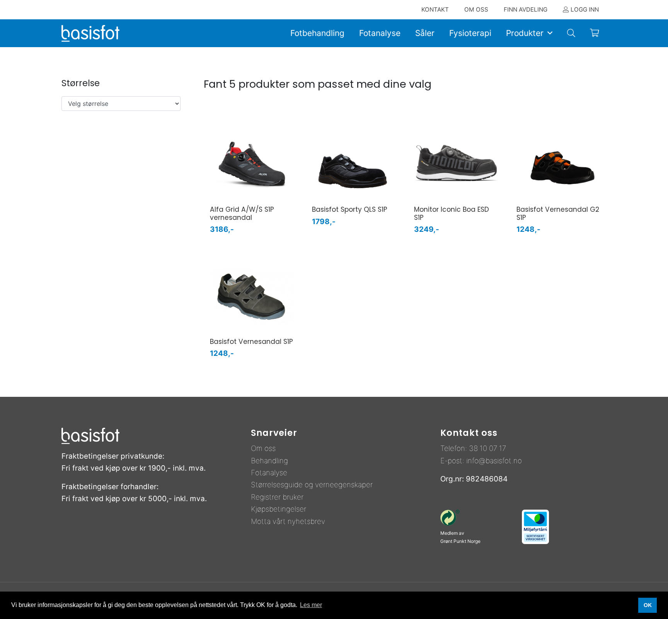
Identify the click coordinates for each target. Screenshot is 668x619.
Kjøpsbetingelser (278, 509)
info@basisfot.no (494, 460)
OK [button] (648, 605)
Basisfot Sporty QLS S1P (349, 209)
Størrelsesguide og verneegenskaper (312, 484)
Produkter (525, 33)
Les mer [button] (311, 605)
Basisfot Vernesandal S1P (251, 341)
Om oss (263, 448)
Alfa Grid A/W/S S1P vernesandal (242, 213)
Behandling (269, 460)
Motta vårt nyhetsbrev (288, 521)
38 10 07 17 (487, 448)
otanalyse (271, 472)
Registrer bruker (277, 497)
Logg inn (585, 9)
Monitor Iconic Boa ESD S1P (451, 213)
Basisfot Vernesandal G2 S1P (557, 213)
